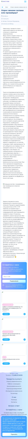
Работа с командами (14, 384)
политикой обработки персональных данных (14, 285)
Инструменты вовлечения (14, 391)
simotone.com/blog (7, 24)
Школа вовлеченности (14, 386)
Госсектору (14, 393)
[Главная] (2, 7)
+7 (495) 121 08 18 (17, 375)
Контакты (14, 402)
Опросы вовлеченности (14, 381)
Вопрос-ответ (14, 406)
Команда (14, 399)
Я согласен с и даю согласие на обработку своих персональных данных (15, 286)
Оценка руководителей (14, 388)
